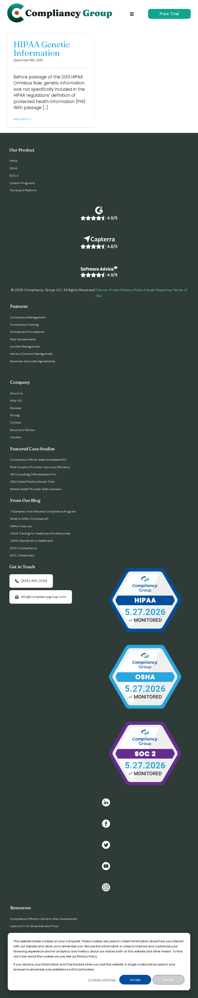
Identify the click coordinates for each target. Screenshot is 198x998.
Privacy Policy (132, 290)
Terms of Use (108, 290)
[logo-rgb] (60, 5)
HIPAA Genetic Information (42, 48)
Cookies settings (102, 980)
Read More (21, 119)
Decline (168, 980)
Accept (135, 980)
